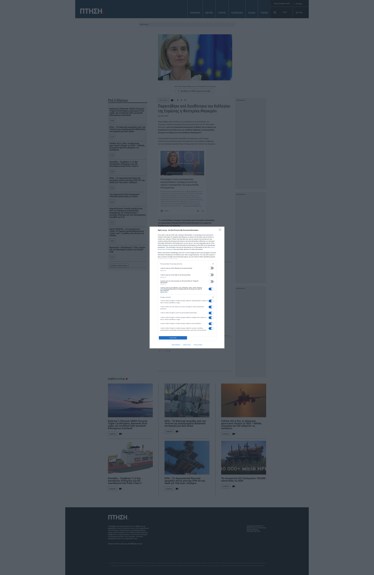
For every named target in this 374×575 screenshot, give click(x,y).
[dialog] (187, 287)
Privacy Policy (198, 345)
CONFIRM (173, 338)
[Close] (221, 230)
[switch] (211, 268)
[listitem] (187, 264)
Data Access (187, 345)
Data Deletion (176, 345)
